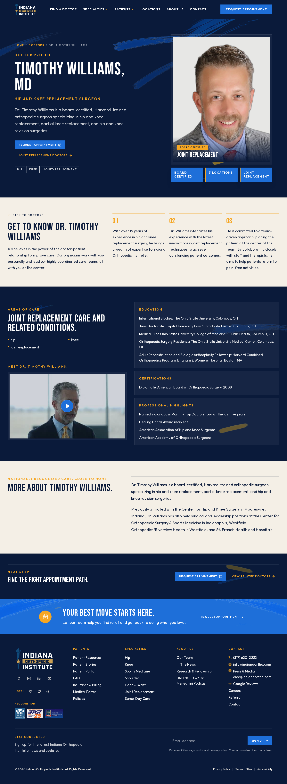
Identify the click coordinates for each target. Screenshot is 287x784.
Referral (234, 697)
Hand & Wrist (135, 685)
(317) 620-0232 (245, 657)
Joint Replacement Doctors (43, 155)
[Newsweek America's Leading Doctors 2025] (54, 713)
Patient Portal (84, 671)
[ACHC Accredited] (20, 713)
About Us (175, 9)
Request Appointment (246, 9)
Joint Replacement (139, 691)
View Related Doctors (251, 576)
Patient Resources (87, 657)
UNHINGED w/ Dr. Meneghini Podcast (192, 681)
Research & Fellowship (194, 671)
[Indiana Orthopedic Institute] (25, 9)
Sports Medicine (137, 671)
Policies (79, 698)
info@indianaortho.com (252, 664)
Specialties (93, 9)
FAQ (76, 678)
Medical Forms (84, 691)
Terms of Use (243, 769)
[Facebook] (19, 678)
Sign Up (257, 740)
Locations (150, 9)
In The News (186, 664)
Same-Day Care (137, 698)
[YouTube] (49, 678)
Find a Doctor (63, 9)
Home (19, 45)
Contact (198, 9)
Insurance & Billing (87, 685)
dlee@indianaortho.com (252, 677)
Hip (127, 657)
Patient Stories (84, 664)
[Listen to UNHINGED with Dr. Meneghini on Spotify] (30, 691)
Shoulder (132, 678)
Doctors (36, 45)
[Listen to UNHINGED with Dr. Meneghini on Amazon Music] (47, 691)
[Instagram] (29, 678)
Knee (129, 664)
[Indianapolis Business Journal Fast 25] (35, 713)
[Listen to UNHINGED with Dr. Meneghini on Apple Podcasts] (39, 691)
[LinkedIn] (39, 678)
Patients (122, 9)
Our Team (185, 657)
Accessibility (264, 769)
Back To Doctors (28, 215)
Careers (234, 690)
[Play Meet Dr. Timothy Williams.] (67, 406)
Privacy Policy (221, 769)
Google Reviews (245, 683)
